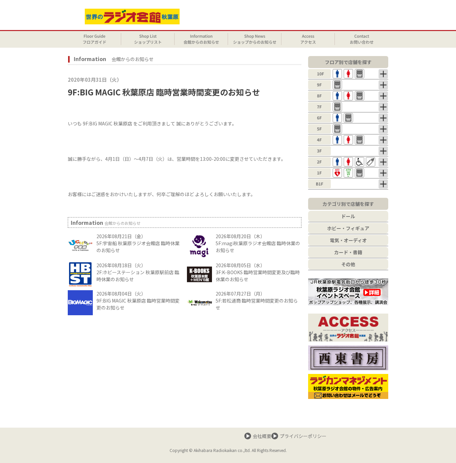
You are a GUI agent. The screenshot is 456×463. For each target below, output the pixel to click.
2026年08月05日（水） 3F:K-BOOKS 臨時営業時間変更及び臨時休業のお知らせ (258, 272)
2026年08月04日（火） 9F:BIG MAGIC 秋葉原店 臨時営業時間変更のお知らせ (138, 300)
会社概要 (262, 436)
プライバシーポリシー (303, 436)
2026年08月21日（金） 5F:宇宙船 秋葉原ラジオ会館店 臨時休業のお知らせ (138, 243)
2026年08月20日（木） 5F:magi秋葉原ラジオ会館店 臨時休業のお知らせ (258, 243)
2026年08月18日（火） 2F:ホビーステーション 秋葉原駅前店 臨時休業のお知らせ (137, 272)
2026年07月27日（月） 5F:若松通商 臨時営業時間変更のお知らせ (257, 300)
